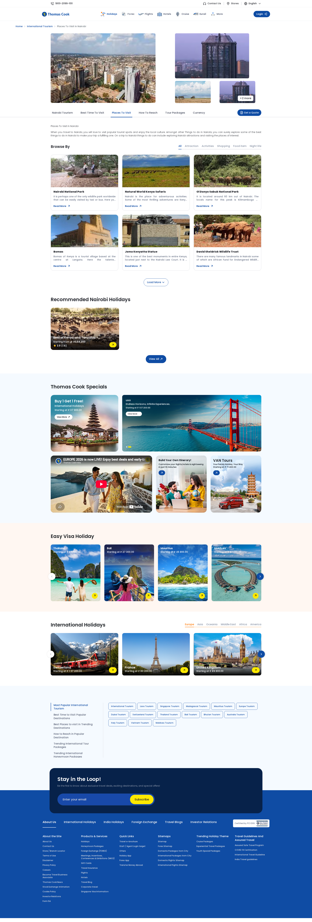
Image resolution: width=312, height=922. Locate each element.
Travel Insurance (89, 868)
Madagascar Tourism (196, 706)
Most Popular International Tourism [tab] (71, 706)
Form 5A (47, 901)
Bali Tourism (191, 714)
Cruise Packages (204, 841)
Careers (47, 870)
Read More (59, 206)
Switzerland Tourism (143, 714)
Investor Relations (52, 896)
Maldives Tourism (164, 722)
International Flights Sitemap (173, 865)
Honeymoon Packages (92, 846)
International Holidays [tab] (80, 822)
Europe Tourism (247, 706)
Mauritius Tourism (223, 706)
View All (154, 359)
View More (62, 417)
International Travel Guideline (250, 854)
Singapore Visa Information (95, 891)
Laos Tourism (146, 706)
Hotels (167, 14)
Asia (200, 624)
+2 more (245, 98)
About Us (47, 841)
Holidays (85, 841)
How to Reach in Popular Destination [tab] (69, 735)
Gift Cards (86, 863)
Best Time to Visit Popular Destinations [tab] (70, 716)
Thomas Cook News (53, 882)
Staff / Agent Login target (132, 846)
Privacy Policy (49, 865)
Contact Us (214, 3)
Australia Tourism (236, 714)
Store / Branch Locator (54, 851)
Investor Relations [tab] (203, 822)
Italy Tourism (117, 722)
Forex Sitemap (165, 846)
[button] (127, 447)
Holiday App (125, 855)
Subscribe (142, 799)
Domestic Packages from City (173, 851)
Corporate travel (89, 886)
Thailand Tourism (169, 714)
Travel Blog (86, 882)
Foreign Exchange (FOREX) (94, 851)
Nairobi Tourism (62, 113)
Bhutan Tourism (212, 714)
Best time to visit (92, 113)
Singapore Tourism (169, 706)
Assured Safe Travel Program (249, 845)
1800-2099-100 (64, 3)
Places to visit (121, 113)
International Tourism (122, 706)
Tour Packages (175, 113)
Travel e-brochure (128, 841)
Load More (154, 282)
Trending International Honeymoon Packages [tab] (68, 755)
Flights (149, 14)
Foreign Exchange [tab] (144, 822)
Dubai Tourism (118, 714)
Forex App (124, 860)
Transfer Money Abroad (131, 865)
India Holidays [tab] (114, 822)
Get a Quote (251, 112)
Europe (189, 624)
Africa (243, 624)
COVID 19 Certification (246, 850)
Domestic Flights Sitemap (171, 860)
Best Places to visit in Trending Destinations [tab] (73, 726)
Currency (199, 113)
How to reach (148, 113)
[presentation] (51, 576)
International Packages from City (174, 855)
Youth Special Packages (208, 851)
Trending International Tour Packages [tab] (71, 745)
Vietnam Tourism (140, 722)
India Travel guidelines (246, 859)
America (255, 624)
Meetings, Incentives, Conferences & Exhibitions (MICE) (98, 857)
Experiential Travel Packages (210, 846)
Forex (131, 14)
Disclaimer (48, 860)
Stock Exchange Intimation (56, 886)
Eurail (203, 14)
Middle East (228, 624)
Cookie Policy (49, 891)
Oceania (211, 624)
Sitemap (162, 841)
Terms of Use (49, 855)
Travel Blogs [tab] (174, 822)
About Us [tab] (49, 822)
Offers (122, 851)
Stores (235, 3)
